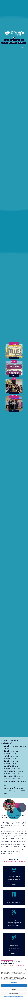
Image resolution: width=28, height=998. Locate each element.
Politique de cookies (8, 996)
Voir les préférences (14, 993)
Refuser (14, 989)
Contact (4, 42)
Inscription (13, 42)
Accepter (14, 985)
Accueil (6, 40)
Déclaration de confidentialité (17, 996)
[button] (26, 969)
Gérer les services (14, 982)
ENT (22, 40)
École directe (15, 40)
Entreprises (22, 42)
